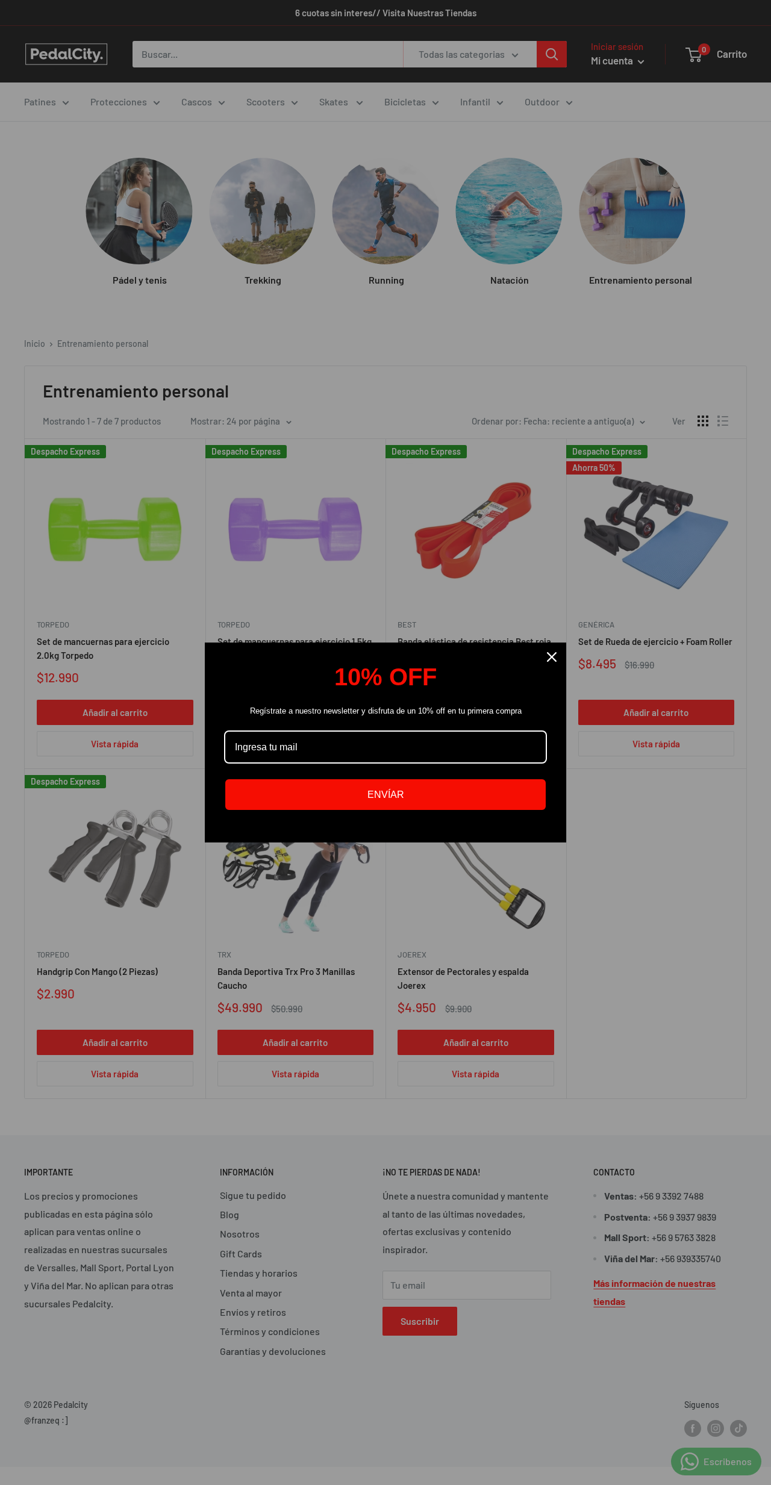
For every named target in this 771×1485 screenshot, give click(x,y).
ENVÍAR (385, 794)
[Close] (551, 657)
